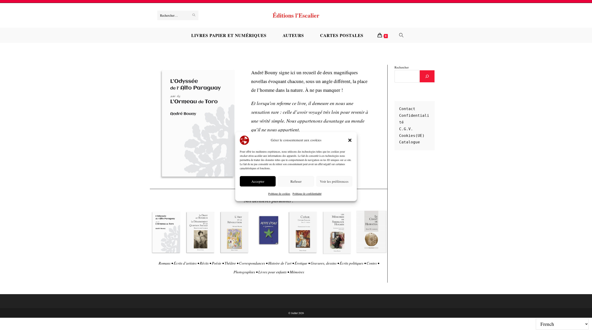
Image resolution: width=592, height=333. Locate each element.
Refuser (296, 181)
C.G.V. (406, 129)
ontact (408, 109)
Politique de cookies (279, 194)
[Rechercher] (427, 76)
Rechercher (402, 67)
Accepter (257, 181)
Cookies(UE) (412, 135)
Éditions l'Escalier (296, 15)
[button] (350, 140)
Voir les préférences (334, 181)
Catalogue (409, 142)
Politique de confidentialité (307, 194)
